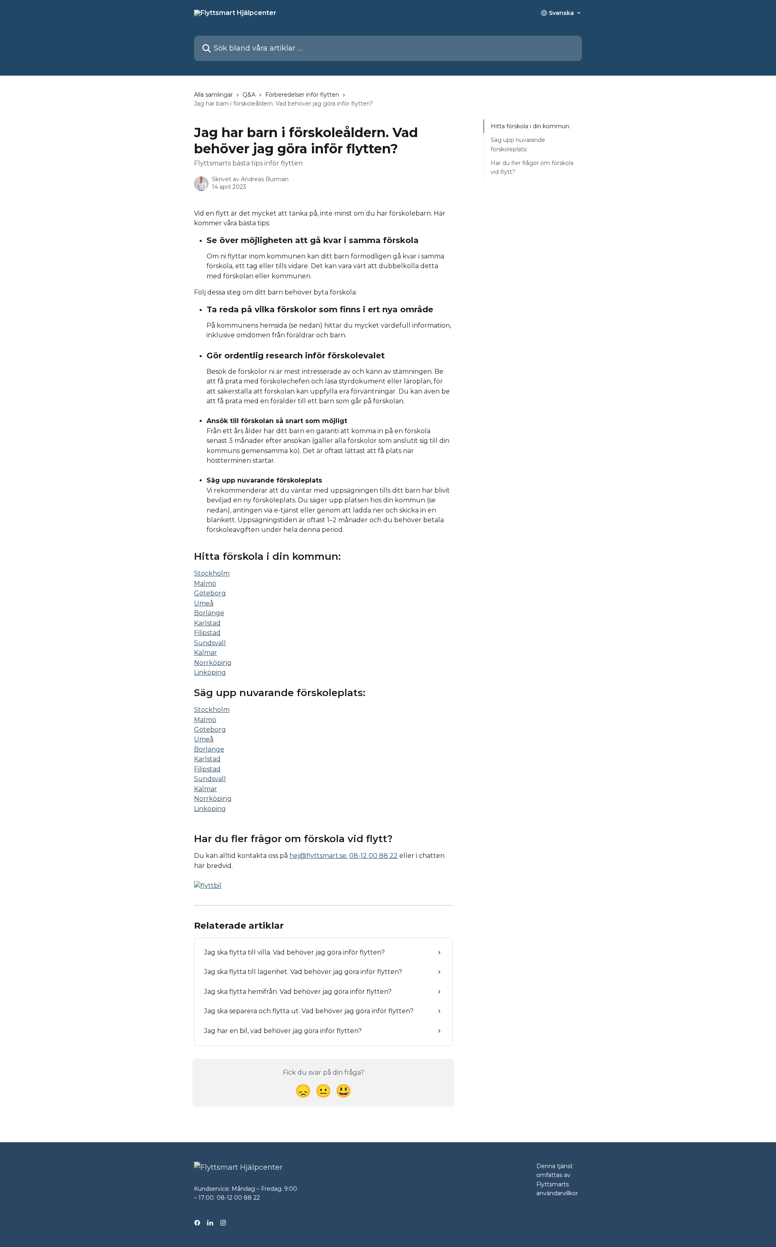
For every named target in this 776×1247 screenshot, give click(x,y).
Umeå (203, 603)
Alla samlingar (213, 94)
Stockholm (212, 573)
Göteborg (210, 593)
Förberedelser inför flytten (302, 94)
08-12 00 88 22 (373, 856)
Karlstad (207, 623)
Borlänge (209, 613)
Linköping (210, 672)
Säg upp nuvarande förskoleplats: (518, 144)
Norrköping (213, 663)
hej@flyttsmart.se (317, 856)
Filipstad (207, 633)
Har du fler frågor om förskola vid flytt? (532, 167)
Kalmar (205, 652)
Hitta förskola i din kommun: (530, 126)
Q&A (248, 94)
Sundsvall (210, 643)
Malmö (205, 583)
